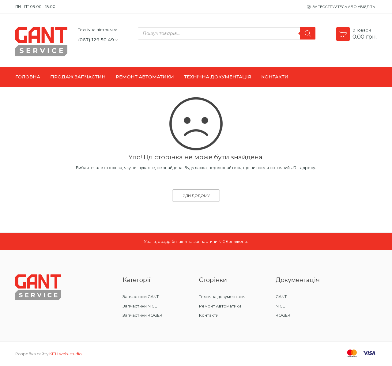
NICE (280, 306)
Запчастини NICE (140, 306)
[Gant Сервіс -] (42, 41)
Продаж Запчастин (78, 77)
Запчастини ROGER (142, 315)
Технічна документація (222, 296)
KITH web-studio (65, 353)
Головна (27, 77)
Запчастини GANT (141, 296)
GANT (281, 296)
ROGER (283, 315)
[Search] (307, 33)
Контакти (274, 77)
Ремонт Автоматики (145, 77)
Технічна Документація (217, 77)
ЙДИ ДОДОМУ (196, 195)
